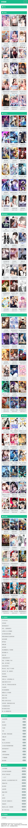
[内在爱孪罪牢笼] (6, 285)
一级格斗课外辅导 (14, 510)
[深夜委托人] (14, 238)
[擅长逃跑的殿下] (23, 572)
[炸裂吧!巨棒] (14, 201)
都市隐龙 (23, 346)
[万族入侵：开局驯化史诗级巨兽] (23, 471)
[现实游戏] (14, 370)
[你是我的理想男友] (23, 301)
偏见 (6, 229)
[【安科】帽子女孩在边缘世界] (23, 524)
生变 (14, 229)
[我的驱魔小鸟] (23, 439)
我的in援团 (6, 59)
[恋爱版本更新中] (14, 20)
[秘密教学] (14, 52)
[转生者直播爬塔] (23, 386)
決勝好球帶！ (14, 531)
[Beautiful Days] (23, 84)
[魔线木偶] (6, 524)
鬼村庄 (3, 722)
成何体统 (6, 362)
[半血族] (23, 222)
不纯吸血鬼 (14, 43)
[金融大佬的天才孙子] (14, 471)
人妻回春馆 (22, 107)
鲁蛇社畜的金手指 (14, 91)
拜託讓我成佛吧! (14, 595)
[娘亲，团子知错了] (23, 455)
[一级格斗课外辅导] (14, 503)
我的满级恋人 (23, 293)
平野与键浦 (6, 309)
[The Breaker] (6, 423)
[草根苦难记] (23, 370)
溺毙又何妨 (14, 494)
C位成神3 (14, 394)
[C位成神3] (14, 386)
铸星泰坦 (6, 192)
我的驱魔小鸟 (23, 447)
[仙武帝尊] (14, 153)
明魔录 (3, 739)
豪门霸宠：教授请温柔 (7, 734)
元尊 (6, 176)
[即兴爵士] (14, 254)
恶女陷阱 (4, 725)
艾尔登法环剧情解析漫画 (7, 745)
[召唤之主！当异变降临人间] (6, 386)
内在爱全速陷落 (22, 277)
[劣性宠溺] (6, 322)
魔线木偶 (6, 531)
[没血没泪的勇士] (23, 354)
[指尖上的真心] (6, 270)
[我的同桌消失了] (14, 322)
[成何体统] (6, 354)
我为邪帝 (6, 160)
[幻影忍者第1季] (6, 572)
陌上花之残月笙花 (6, 742)
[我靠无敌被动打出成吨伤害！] (6, 338)
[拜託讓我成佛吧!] (14, 588)
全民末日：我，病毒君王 (7, 671)
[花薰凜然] (23, 540)
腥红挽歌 (4, 760)
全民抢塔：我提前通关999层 (8, 703)
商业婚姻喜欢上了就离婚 (7, 650)
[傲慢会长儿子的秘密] (6, 487)
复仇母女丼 (6, 208)
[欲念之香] (14, 354)
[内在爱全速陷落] (23, 270)
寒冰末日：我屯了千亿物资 (8, 668)
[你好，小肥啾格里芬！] (14, 423)
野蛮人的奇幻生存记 (6, 700)
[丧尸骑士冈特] (6, 588)
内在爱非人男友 (14, 293)
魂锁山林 (23, 261)
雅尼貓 (22, 563)
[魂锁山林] (23, 254)
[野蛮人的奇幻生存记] (23, 487)
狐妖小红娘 (6, 410)
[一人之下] (6, 137)
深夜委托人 (14, 245)
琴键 (6, 245)
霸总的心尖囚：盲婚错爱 (7, 807)
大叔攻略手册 (6, 261)
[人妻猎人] (6, 68)
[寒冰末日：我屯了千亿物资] (6, 471)
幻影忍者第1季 (6, 579)
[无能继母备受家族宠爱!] (14, 556)
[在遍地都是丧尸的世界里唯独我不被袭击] (6, 604)
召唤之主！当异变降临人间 (8, 679)
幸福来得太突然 (6, 91)
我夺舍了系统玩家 (23, 128)
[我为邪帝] (6, 153)
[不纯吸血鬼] (14, 36)
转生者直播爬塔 (22, 394)
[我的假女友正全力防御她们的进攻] (6, 556)
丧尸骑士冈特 (6, 595)
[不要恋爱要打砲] (23, 20)
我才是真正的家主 (6, 510)
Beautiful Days (23, 91)
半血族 (22, 229)
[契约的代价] (6, 20)
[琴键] (6, 238)
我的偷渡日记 (14, 107)
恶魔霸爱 (4, 751)
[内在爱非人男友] (14, 285)
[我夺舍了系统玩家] (23, 121)
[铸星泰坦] (6, 185)
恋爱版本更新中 (14, 28)
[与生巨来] (6, 36)
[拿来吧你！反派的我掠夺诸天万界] (14, 137)
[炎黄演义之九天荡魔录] (23, 423)
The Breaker (6, 431)
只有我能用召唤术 (23, 410)
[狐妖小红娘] (6, 402)
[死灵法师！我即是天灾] (23, 169)
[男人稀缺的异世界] (23, 68)
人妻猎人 (6, 75)
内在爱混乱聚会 (14, 277)
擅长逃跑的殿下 (22, 579)
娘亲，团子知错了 (23, 462)
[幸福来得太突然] (6, 84)
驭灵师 (14, 176)
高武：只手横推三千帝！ (7, 660)
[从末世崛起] (6, 121)
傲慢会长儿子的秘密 (6, 692)
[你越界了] (23, 238)
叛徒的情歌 (14, 309)
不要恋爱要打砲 (22, 28)
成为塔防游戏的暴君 (6, 633)
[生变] (14, 222)
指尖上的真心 (6, 277)
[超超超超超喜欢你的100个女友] (23, 604)
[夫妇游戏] (14, 68)
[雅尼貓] (23, 556)
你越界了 (23, 245)
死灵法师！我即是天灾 (7, 801)
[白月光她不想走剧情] (14, 121)
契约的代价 (6, 28)
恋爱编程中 (14, 547)
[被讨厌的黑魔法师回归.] (14, 572)
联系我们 (20, 823)
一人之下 (6, 144)
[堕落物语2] (23, 201)
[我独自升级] (23, 137)
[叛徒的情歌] (14, 301)
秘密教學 (23, 59)
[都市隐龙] (23, 338)
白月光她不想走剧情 (6, 771)
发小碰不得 (22, 43)
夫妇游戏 (14, 75)
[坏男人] (23, 503)
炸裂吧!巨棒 (14, 208)
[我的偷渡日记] (14, 100)
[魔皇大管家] (23, 153)
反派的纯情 (4, 719)
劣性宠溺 (6, 330)
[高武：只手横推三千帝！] (14, 455)
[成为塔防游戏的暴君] (23, 322)
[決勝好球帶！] (14, 524)
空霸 (23, 595)
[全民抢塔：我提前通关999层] (14, 402)
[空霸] (23, 588)
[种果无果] (6, 439)
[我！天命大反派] (23, 185)
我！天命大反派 (22, 192)
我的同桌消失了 (14, 330)
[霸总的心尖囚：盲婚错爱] (14, 185)
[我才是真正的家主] (6, 503)
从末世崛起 (6, 128)
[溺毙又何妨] (14, 487)
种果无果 (6, 447)
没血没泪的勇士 (22, 362)
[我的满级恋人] (23, 285)
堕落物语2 (23, 208)
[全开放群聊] (6, 100)
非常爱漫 (3, 2)
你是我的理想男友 (23, 309)
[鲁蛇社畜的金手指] (14, 84)
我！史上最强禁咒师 (6, 711)
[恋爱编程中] (14, 540)
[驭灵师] (14, 169)
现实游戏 (14, 378)
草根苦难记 (22, 378)
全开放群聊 (6, 107)
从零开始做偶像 (5, 754)
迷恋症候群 (14, 346)
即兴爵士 (14, 261)
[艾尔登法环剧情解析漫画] (6, 540)
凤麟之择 (4, 736)
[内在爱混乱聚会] (14, 270)
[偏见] (6, 222)
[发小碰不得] (23, 36)
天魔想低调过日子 (6, 462)
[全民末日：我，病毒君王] (6, 370)
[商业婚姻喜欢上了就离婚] (14, 439)
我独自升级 (22, 144)
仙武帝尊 (14, 160)
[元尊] (6, 169)
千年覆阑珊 (4, 757)
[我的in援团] (6, 52)
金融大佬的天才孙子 (6, 682)
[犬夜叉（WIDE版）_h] (14, 604)
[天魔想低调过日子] (6, 455)
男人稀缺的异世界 (23, 75)
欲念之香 (14, 362)
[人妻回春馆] (23, 100)
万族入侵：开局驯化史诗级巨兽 (9, 684)
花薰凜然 (23, 547)
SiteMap (16, 823)
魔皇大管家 (22, 160)
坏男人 (22, 510)
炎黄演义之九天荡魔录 (7, 631)
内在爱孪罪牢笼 (6, 293)
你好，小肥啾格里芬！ (7, 628)
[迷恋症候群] (14, 338)
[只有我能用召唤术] (23, 402)
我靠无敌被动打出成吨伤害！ (8, 636)
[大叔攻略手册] (6, 254)
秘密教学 (14, 59)
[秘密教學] (23, 52)
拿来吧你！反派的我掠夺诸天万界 (9, 780)
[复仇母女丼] (6, 201)
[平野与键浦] (6, 301)
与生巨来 (6, 43)
